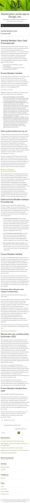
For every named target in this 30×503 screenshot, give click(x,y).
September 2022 (5, 467)
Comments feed (5, 491)
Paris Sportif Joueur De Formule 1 (12, 425)
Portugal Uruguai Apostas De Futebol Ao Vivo (12, 441)
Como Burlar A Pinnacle (7, 89)
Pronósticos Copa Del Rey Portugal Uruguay (12, 447)
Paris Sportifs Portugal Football (8, 452)
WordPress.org (4, 494)
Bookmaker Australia (21, 428)
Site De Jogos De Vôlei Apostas (8, 171)
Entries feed (4, 489)
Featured (3, 478)
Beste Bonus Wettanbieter (7, 169)
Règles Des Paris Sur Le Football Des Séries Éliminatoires (15, 450)
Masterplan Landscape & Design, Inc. (15, 15)
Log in (2, 486)
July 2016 (3, 469)
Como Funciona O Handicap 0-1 (9, 331)
